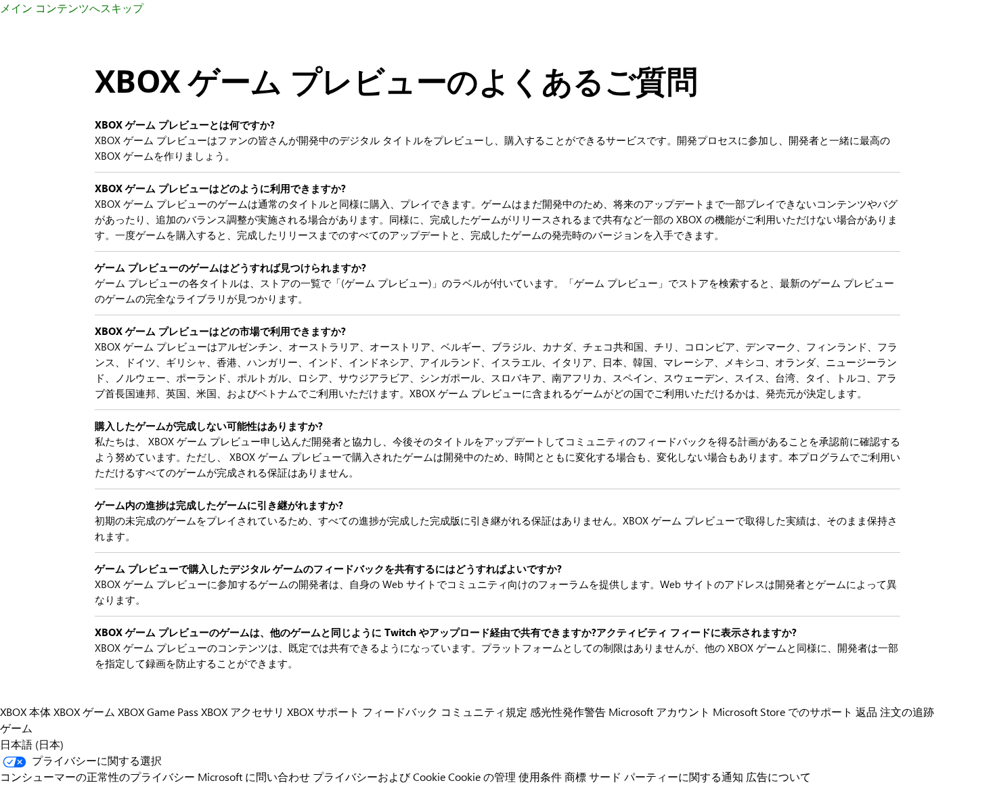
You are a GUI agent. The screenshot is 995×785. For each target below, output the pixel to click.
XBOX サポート (323, 711)
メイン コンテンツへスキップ (71, 8)
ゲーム (16, 728)
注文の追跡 (907, 711)
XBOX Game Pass (158, 711)
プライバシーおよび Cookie (379, 776)
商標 (575, 776)
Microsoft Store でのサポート (783, 711)
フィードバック (400, 711)
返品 (866, 711)
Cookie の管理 (482, 776)
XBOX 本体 (25, 711)
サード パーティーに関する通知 (666, 776)
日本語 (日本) (32, 744)
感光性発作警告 (568, 711)
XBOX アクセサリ (242, 711)
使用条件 (540, 776)
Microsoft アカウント (659, 711)
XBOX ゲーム (84, 711)
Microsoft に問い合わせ (254, 776)
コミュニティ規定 (484, 711)
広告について (778, 776)
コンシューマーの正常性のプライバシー (97, 776)
